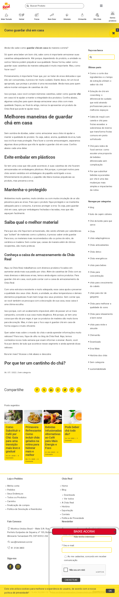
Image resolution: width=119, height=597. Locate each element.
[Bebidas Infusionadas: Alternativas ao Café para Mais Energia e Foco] (53, 411)
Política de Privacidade (73, 518)
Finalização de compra (18, 505)
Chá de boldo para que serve (101, 223)
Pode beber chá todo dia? (72, 430)
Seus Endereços (15, 493)
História (66, 506)
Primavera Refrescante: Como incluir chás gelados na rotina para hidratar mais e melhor (34, 441)
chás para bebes (98, 265)
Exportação (67, 510)
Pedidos (11, 489)
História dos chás (98, 355)
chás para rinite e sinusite (98, 326)
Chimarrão (95, 335)
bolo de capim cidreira (101, 214)
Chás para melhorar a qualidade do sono (100, 305)
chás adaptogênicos (100, 238)
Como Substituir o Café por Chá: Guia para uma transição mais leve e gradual (13, 439)
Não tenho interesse (84, 536)
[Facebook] (10, 567)
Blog (64, 489)
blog (92, 207)
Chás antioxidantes (99, 245)
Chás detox (95, 252)
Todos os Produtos (16, 497)
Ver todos (69, 498)
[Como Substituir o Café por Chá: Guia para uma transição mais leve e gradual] (13, 411)
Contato (66, 514)
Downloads (95, 342)
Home (65, 486)
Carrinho (11, 501)
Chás (92, 231)
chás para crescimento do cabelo (101, 284)
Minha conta (13, 486)
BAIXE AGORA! (84, 531)
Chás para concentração (97, 274)
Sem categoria (24, 372)
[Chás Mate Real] (6, 2)
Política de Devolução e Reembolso (24, 509)
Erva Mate (95, 348)
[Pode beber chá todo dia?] (72, 411)
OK (110, 590)
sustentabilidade (98, 369)
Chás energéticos (98, 258)
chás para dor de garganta (98, 295)
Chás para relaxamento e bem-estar (101, 316)
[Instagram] (18, 567)
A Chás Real (68, 502)
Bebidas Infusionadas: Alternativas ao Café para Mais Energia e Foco (53, 437)
